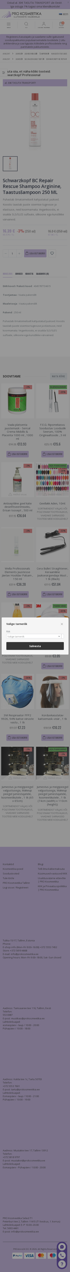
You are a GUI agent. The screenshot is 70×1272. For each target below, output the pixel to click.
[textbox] (34, 637)
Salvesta (35, 646)
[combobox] (35, 636)
